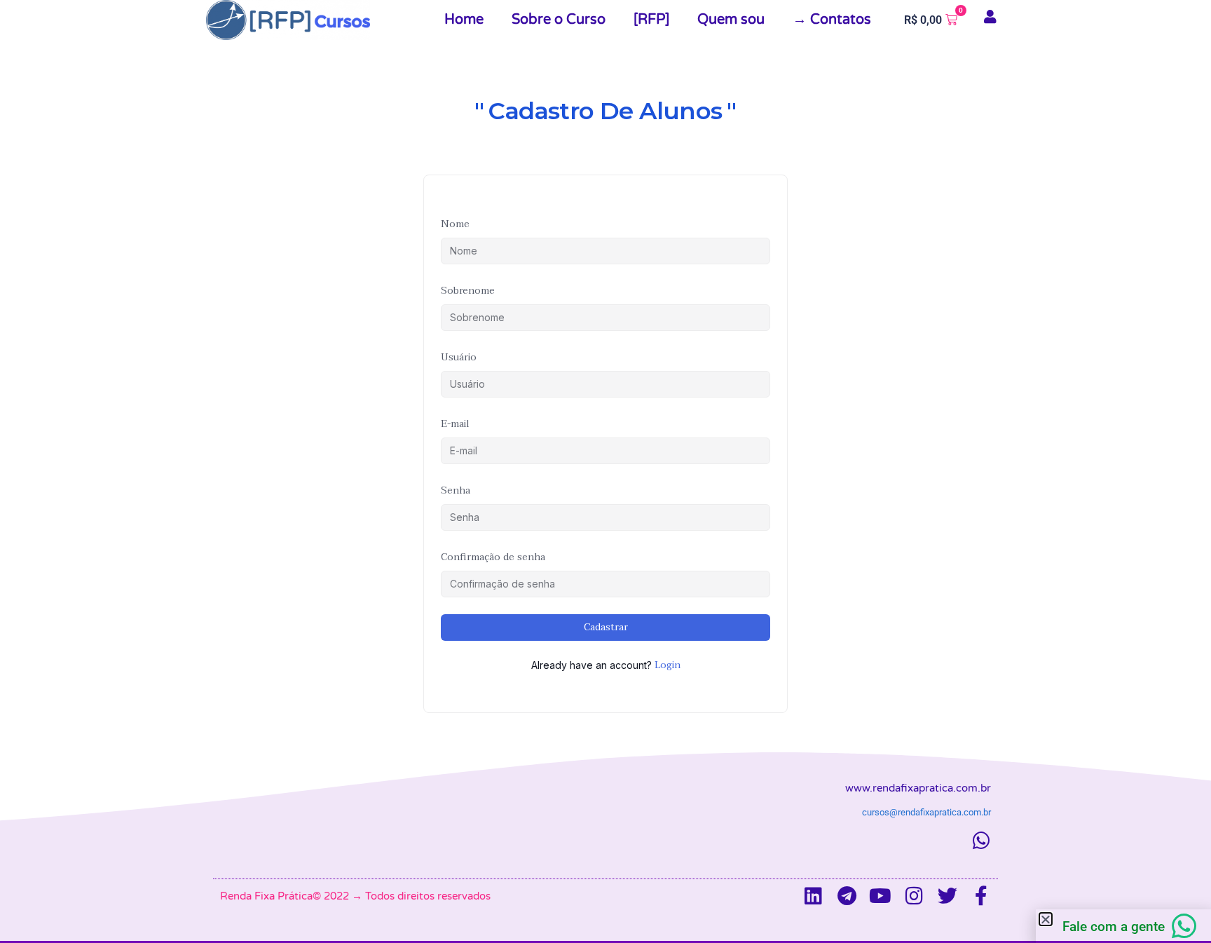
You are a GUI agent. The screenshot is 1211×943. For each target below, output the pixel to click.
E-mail (455, 424)
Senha (455, 490)
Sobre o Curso (559, 19)
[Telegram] (846, 896)
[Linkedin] (813, 896)
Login (667, 665)
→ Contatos (832, 19)
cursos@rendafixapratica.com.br (926, 812)
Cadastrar (606, 627)
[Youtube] (880, 896)
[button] (1045, 919)
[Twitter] (947, 896)
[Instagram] (914, 896)
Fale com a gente (1113, 926)
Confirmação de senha (493, 557)
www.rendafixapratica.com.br (918, 788)
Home (464, 19)
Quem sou (731, 19)
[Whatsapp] (981, 840)
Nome (455, 224)
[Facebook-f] (981, 896)
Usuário (459, 357)
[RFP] (651, 19)
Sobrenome (468, 291)
